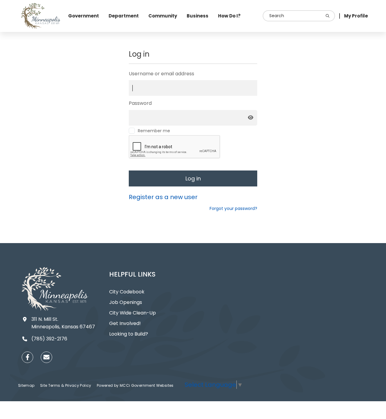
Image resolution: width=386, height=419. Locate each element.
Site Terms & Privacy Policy (66, 385)
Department (124, 16)
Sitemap (27, 385)
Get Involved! (125, 323)
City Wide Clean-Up (132, 312)
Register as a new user (163, 197)
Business (197, 16)
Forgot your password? (233, 208)
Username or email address (161, 73)
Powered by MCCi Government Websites (135, 385)
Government (83, 16)
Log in (193, 178)
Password (140, 103)
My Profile (356, 16)
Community (162, 16)
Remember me (154, 131)
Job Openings (125, 302)
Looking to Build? (128, 333)
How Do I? (229, 16)
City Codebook (126, 291)
